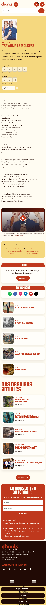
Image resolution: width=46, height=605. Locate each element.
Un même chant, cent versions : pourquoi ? (22, 401)
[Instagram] (20, 294)
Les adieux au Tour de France (25, 307)
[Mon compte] (42, 4)
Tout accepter (12, 595)
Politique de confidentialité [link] (34, 600)
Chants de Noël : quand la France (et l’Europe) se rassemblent (27, 447)
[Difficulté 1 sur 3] (4, 79)
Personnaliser (12, 600)
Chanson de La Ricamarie (24, 323)
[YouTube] (31, 294)
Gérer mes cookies (18, 235)
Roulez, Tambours (21, 338)
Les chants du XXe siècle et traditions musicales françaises (15, 251)
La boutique (22, 278)
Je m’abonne (23, 514)
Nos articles (21, 477)
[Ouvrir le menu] (16, 4)
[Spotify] (10, 294)
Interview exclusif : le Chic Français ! (28, 463)
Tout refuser (33, 595)
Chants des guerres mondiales (26, 432)
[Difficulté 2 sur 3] (9, 79)
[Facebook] (15, 294)
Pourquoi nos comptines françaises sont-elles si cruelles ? (27, 416)
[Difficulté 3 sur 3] (14, 79)
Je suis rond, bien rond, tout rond (27, 354)
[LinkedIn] (26, 294)
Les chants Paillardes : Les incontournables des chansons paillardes (34, 251)
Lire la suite (18, 405)
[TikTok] (36, 294)
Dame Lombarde (20, 369)
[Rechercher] (41, 10)
